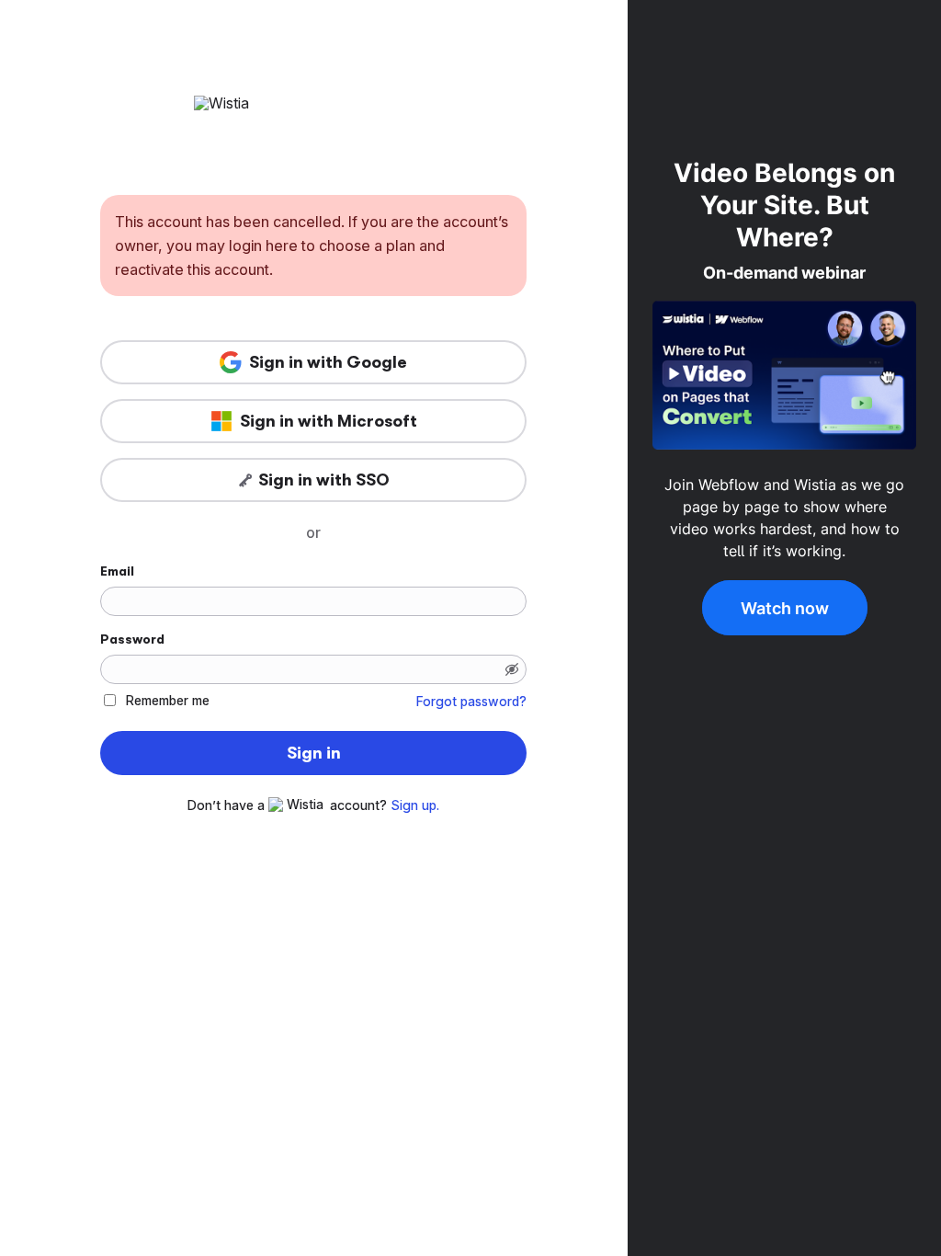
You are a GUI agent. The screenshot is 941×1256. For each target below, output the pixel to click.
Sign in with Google (328, 362)
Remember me (168, 700)
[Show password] (512, 669)
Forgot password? (471, 701)
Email (117, 571)
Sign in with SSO (324, 480)
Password (132, 639)
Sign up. (415, 805)
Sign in (314, 753)
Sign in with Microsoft (328, 421)
